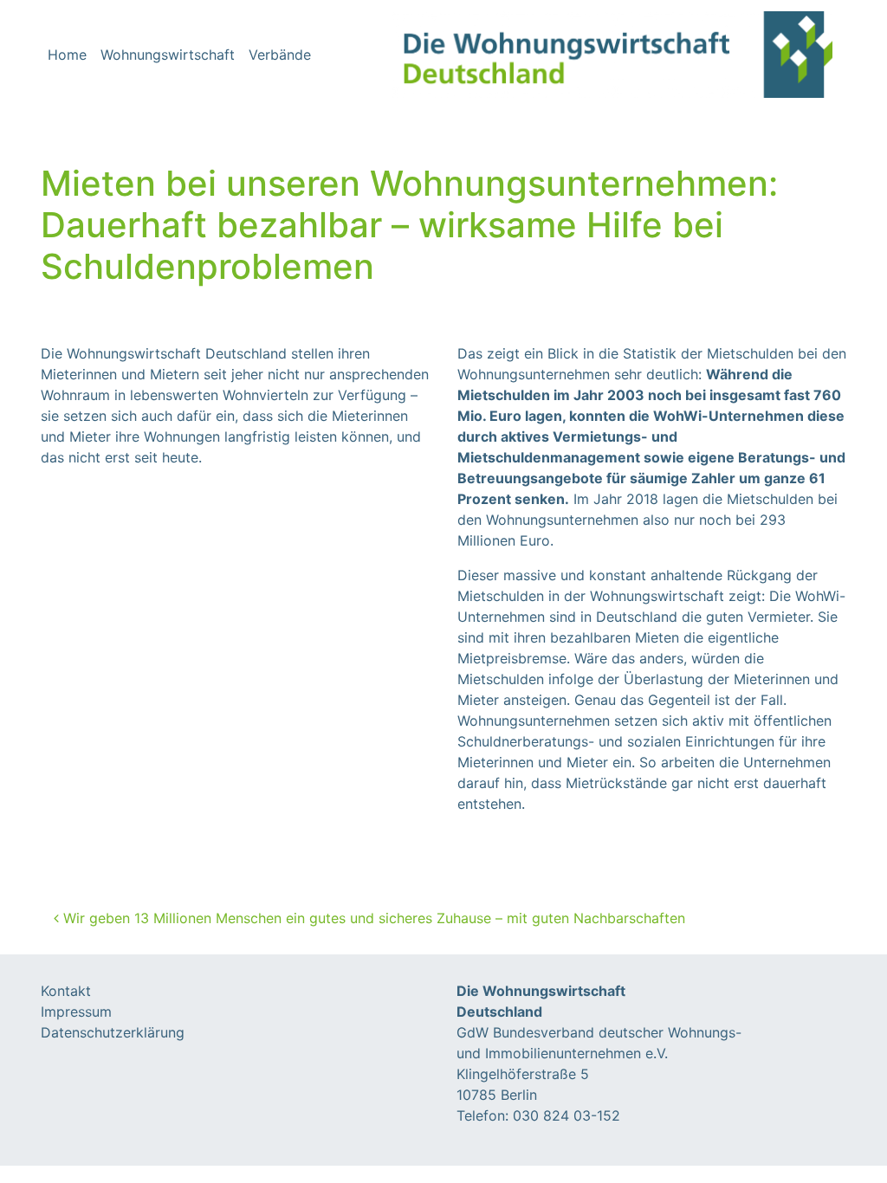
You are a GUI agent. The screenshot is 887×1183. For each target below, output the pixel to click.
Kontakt (66, 990)
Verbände (280, 54)
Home (67, 54)
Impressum (76, 1011)
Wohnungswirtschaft (167, 54)
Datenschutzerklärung (113, 1032)
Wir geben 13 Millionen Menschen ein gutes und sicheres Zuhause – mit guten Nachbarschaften (372, 918)
